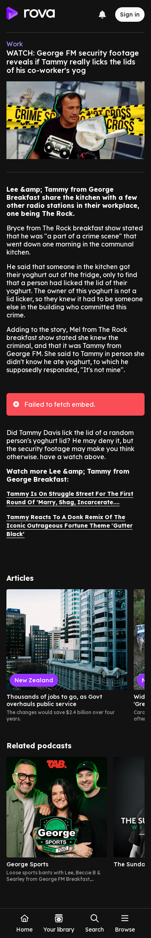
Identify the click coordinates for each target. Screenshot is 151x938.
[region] (75, 655)
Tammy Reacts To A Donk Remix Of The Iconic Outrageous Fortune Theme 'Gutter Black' (69, 526)
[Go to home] (30, 14)
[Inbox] (102, 14)
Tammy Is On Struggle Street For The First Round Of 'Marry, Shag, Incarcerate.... (69, 498)
